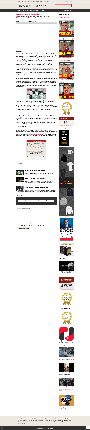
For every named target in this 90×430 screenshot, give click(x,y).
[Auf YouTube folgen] (71, 1)
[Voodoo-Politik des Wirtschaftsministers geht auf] (36, 189)
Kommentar (19, 211)
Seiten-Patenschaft (36, 1)
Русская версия (54, 427)
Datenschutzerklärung (65, 427)
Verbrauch (38, 14)
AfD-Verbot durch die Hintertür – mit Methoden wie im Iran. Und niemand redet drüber (66, 81)
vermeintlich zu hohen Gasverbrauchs (34, 134)
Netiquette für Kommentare (47, 427)
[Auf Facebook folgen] (64, 1)
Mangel (31, 14)
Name (18, 220)
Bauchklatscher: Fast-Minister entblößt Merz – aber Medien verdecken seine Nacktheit (65, 59)
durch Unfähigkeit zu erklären (21, 117)
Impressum (60, 427)
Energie (21, 14)
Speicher (34, 14)
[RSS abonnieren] (69, 1)
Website (45, 220)
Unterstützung (30, 1)
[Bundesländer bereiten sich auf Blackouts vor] (36, 172)
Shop (48, 1)
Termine (34, 427)
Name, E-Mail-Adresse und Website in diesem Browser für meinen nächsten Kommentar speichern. (36, 225)
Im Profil (19, 1)
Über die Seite (24, 1)
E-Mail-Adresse (33, 220)
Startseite (22, 427)
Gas (29, 14)
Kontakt (45, 1)
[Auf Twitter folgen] (66, 1)
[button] (71, 10)
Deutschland (18, 14)
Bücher (41, 1)
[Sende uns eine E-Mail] (67, 1)
